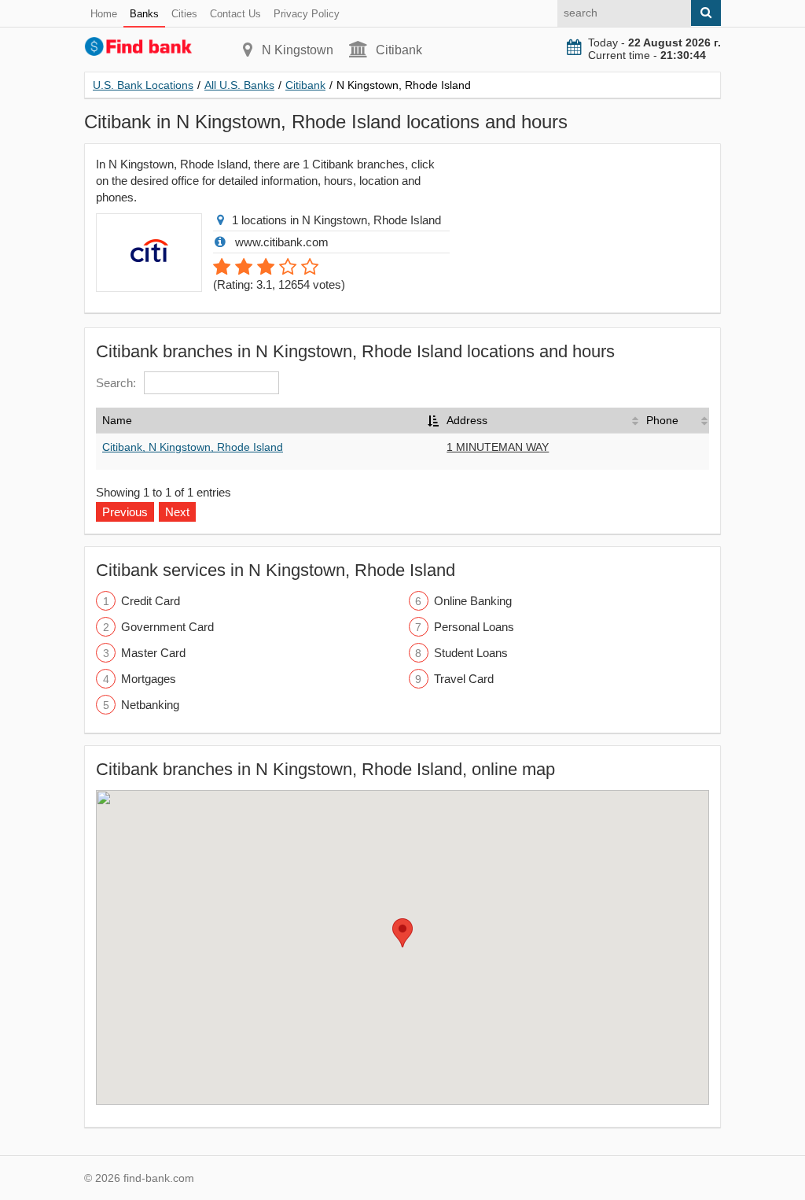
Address (467, 420)
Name (117, 420)
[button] (402, 933)
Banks (144, 14)
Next (177, 512)
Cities (184, 14)
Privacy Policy (307, 14)
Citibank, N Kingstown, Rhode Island (192, 447)
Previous (125, 512)
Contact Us (235, 14)
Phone (662, 420)
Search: (116, 383)
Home (103, 14)
